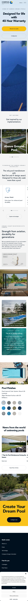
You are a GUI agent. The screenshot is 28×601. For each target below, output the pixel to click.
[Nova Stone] (3, 403)
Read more (4, 461)
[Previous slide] (3, 210)
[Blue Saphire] (9, 413)
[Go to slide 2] (11, 210)
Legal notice (15, 599)
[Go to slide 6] (16, 210)
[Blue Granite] (20, 408)
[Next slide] (24, 210)
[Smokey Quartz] (3, 413)
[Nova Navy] (3, 408)
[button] (26, 573)
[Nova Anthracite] (9, 403)
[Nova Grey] (20, 403)
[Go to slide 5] (15, 210)
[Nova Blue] (9, 408)
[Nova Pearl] (14, 403)
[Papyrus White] (20, 413)
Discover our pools (14, 28)
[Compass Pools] (7, 2)
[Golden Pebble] (14, 408)
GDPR (11, 599)
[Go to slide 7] (17, 210)
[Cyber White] (14, 413)
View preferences (14, 595)
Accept (14, 587)
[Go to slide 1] (10, 210)
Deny (14, 591)
